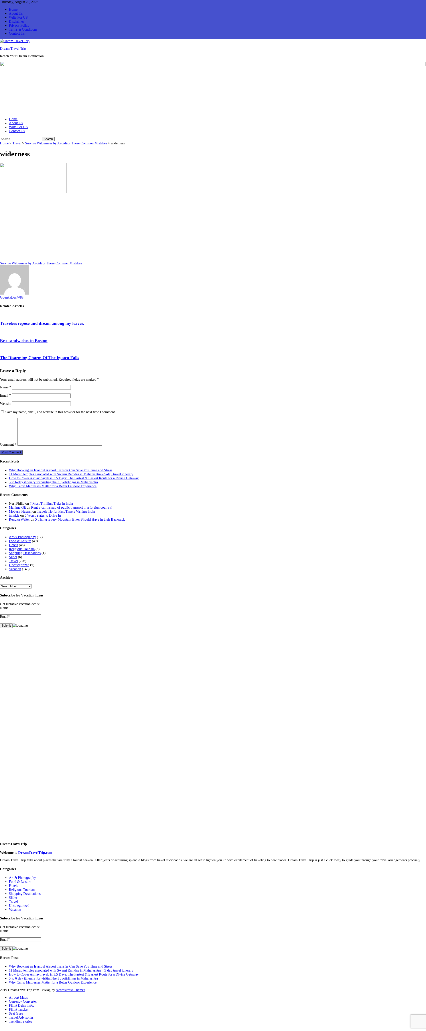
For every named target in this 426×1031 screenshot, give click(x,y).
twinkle (14, 515)
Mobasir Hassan (20, 511)
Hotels (13, 545)
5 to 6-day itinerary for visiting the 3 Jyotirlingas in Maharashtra (53, 482)
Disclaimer (16, 21)
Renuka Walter (19, 519)
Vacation (15, 569)
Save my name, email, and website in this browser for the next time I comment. (60, 412)
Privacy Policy (19, 25)
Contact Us (17, 33)
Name (5, 387)
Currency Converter (23, 1001)
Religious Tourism (22, 549)
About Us (16, 13)
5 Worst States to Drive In (43, 515)
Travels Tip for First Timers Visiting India (66, 511)
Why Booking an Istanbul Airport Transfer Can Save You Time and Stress (60, 470)
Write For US (18, 17)
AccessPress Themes (70, 990)
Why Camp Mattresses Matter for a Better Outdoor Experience (53, 486)
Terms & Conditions (23, 29)
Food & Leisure (20, 541)
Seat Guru (16, 1013)
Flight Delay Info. (21, 1005)
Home (13, 9)
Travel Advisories (21, 1017)
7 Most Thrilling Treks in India (51, 503)
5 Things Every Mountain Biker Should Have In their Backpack (80, 519)
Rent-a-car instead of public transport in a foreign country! (71, 507)
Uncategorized (19, 565)
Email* (5, 939)
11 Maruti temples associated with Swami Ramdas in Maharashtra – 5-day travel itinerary (71, 474)
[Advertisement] (133, 228)
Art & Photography (22, 537)
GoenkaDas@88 (12, 297)
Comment (8, 444)
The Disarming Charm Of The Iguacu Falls (39, 357)
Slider (13, 557)
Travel (16, 143)
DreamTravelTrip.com (35, 852)
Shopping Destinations (25, 553)
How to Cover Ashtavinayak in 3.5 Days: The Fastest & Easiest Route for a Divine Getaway (74, 478)
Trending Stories (20, 1021)
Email (5, 395)
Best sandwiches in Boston (23, 340)
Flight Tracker (19, 1009)
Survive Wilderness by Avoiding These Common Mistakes (66, 143)
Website (5, 403)
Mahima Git (17, 507)
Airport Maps (18, 997)
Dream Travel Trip (13, 48)
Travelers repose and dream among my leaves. (42, 323)
